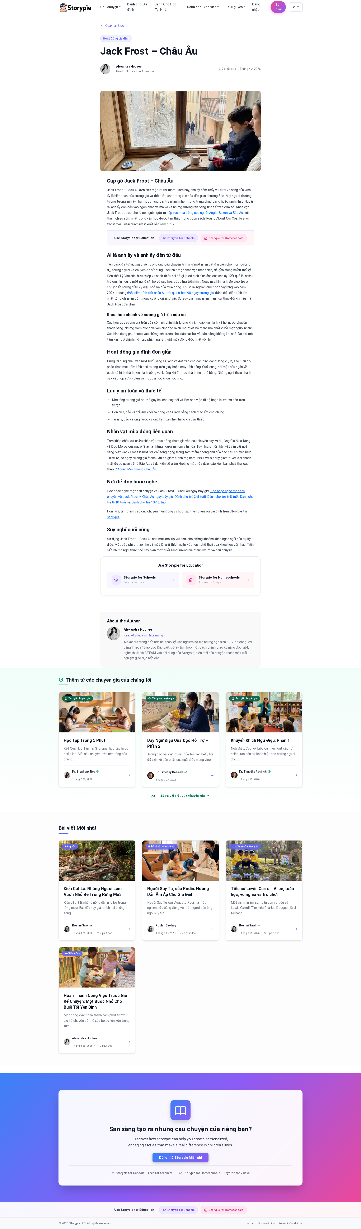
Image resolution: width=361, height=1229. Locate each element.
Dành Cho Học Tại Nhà (166, 7)
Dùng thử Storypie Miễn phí (180, 1158)
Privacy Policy (266, 1223)
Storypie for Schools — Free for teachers (144, 1173)
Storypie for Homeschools (226, 238)
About (250, 1223)
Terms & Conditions (290, 1223)
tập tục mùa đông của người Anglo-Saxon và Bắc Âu (205, 213)
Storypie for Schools (180, 238)
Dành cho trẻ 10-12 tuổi (149, 502)
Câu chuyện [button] (109, 7)
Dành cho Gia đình (137, 7)
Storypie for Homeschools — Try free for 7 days (216, 1173)
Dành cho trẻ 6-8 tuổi (223, 497)
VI (294, 7)
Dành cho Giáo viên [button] (201, 7)
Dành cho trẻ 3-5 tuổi (190, 497)
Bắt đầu (278, 7)
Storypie (113, 517)
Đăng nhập (256, 7)
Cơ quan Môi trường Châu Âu (135, 469)
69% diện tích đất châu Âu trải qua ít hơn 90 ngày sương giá (170, 293)
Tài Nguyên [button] (234, 7)
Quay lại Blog (114, 26)
